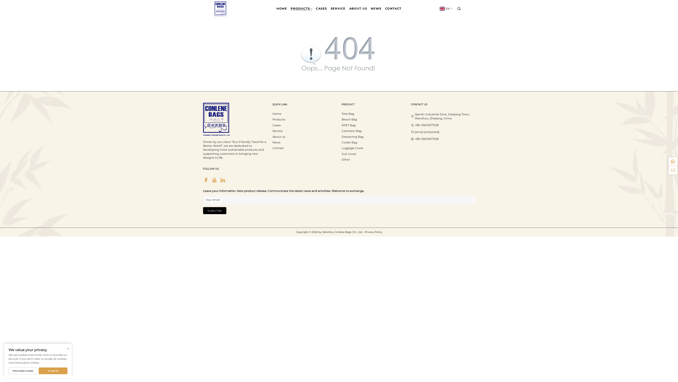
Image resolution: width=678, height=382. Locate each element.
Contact (278, 148)
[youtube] (214, 180)
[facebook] (206, 180)
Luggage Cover (352, 148)
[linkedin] (223, 180)
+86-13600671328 (427, 125)
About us (278, 136)
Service (277, 131)
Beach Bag (349, 119)
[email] (673, 170)
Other (346, 159)
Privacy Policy (373, 232)
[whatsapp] (673, 161)
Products (278, 119)
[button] (459, 8)
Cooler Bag (349, 142)
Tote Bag (348, 113)
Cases (276, 125)
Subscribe (214, 210)
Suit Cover (349, 154)
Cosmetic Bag (352, 131)
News (276, 142)
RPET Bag (349, 125)
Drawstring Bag (353, 136)
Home (276, 113)
